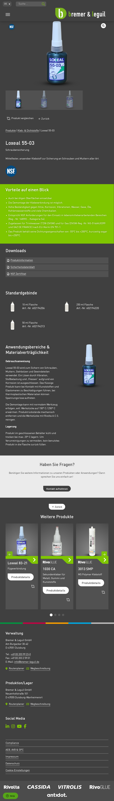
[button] (7, 4)
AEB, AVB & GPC (15, 750)
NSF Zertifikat (18, 274)
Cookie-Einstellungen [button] (18, 770)
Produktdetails (20, 577)
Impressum (12, 756)
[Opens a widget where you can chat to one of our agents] (10, 796)
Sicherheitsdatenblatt (23, 267)
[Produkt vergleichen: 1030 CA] (68, 600)
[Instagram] (13, 727)
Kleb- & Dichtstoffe (28, 130)
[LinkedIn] (7, 727)
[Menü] (8, 14)
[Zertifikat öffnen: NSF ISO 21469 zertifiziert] (11, 171)
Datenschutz (13, 763)
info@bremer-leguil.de (26, 662)
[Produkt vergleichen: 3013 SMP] (103, 592)
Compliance (12, 743)
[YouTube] (19, 727)
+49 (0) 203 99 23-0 (21, 654)
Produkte (11, 130)
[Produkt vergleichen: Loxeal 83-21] (33, 586)
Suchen (43, 4)
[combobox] (31, 4)
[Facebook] (25, 727)
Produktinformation (22, 260)
